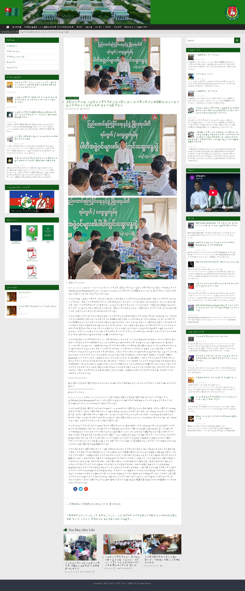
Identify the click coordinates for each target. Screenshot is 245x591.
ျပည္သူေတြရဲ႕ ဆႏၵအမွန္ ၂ (208, 55)
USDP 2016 (86, 109)
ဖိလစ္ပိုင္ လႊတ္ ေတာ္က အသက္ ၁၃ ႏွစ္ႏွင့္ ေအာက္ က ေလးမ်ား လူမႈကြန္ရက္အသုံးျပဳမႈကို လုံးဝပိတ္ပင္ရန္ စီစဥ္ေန (217, 358)
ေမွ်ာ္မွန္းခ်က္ (10, 62)
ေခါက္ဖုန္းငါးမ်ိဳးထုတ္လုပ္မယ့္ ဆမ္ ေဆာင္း (212, 336)
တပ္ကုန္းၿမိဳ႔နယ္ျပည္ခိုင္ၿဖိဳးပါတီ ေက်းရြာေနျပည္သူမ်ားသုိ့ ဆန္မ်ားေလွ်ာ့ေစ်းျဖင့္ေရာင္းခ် (82, 566)
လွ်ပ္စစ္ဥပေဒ (25, 292)
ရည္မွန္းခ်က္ (11, 67)
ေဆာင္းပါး (108, 27)
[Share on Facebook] (75, 488)
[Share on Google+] (86, 488)
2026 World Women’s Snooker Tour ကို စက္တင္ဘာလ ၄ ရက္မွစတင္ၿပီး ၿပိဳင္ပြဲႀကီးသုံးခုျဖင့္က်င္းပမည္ (217, 307)
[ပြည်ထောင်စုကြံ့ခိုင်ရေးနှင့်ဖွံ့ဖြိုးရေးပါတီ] (12, 9)
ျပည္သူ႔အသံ (141, 27)
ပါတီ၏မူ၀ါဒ (11, 46)
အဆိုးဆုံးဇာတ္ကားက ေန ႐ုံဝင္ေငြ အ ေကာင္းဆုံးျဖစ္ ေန (216, 377)
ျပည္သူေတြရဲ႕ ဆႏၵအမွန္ (206, 91)
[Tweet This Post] (81, 488)
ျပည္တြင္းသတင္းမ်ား (49, 27)
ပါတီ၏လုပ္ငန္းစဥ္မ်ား (15, 57)
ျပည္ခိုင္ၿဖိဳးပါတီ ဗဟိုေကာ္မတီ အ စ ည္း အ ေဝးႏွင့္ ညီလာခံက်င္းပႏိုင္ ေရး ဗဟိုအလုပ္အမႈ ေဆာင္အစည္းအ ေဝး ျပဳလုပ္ (35, 99)
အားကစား (79, 27)
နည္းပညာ (88, 27)
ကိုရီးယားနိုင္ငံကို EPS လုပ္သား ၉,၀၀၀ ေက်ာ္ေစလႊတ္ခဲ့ (93, 504)
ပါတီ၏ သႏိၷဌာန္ (12, 51)
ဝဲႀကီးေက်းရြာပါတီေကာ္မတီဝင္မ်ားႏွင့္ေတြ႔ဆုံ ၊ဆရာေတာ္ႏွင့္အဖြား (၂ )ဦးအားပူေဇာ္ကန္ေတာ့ (162, 560)
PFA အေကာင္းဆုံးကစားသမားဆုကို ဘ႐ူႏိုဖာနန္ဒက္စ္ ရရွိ (217, 262)
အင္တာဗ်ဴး (117, 27)
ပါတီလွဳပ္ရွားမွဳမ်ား (30, 27)
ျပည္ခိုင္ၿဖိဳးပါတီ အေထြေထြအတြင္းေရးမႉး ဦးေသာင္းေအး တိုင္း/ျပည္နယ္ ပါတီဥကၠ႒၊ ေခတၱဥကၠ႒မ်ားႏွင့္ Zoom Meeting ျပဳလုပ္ (35, 114)
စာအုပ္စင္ (128, 27)
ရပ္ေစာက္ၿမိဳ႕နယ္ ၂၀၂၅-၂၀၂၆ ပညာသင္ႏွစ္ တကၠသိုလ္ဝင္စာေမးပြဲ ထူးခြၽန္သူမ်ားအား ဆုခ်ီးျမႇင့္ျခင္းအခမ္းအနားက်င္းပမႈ (35, 84)
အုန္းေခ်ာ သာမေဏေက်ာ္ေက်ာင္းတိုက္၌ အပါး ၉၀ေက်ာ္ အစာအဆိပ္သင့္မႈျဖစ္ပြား (44, 32)
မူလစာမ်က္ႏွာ (16, 27)
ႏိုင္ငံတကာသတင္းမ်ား (66, 27)
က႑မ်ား (97, 27)
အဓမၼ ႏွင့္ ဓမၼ (204, 74)
